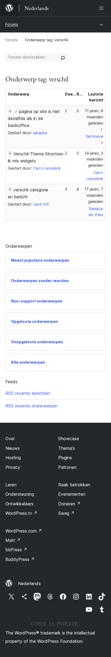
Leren (10, 484)
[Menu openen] (102, 8)
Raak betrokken (74, 484)
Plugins (65, 457)
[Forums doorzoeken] (63, 57)
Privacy (12, 467)
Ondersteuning (19, 494)
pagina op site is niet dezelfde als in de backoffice (34, 118)
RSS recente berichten (27, 393)
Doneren (69, 503)
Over (10, 438)
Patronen (67, 467)
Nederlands (29, 583)
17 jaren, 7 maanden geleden (93, 195)
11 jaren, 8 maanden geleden (94, 116)
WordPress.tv (21, 513)
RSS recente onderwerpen (31, 405)
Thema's (66, 448)
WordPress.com (23, 531)
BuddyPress (20, 559)
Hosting (13, 457)
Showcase (68, 438)
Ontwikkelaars (19, 503)
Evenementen (71, 494)
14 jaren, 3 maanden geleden (94, 159)
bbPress (16, 549)
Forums (11, 24)
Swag (66, 513)
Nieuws (12, 448)
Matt (12, 540)
